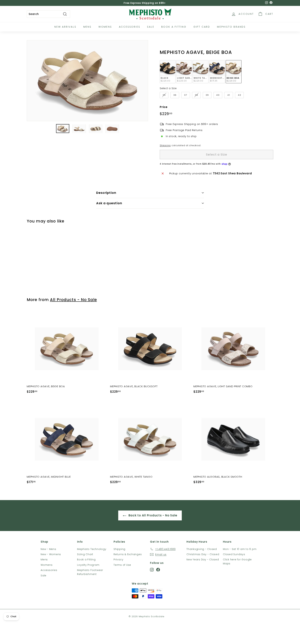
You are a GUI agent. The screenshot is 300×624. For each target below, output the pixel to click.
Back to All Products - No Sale (152, 515)
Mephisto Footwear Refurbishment (90, 572)
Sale (150, 27)
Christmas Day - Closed (202, 554)
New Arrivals (65, 27)
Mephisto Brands (231, 27)
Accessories (129, 27)
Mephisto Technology (91, 549)
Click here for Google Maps (237, 561)
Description (106, 193)
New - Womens (51, 554)
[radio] (168, 71)
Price (164, 107)
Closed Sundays (234, 554)
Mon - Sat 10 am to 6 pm (239, 549)
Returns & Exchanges (128, 554)
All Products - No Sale (73, 299)
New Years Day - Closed (202, 559)
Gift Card (201, 27)
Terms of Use (122, 565)
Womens (105, 27)
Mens (87, 27)
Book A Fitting (173, 27)
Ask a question (109, 203)
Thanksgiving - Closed (201, 549)
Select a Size (168, 88)
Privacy (118, 559)
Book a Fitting (86, 559)
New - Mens (48, 549)
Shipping (165, 145)
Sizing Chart (85, 554)
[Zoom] (87, 80)
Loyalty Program (88, 565)
